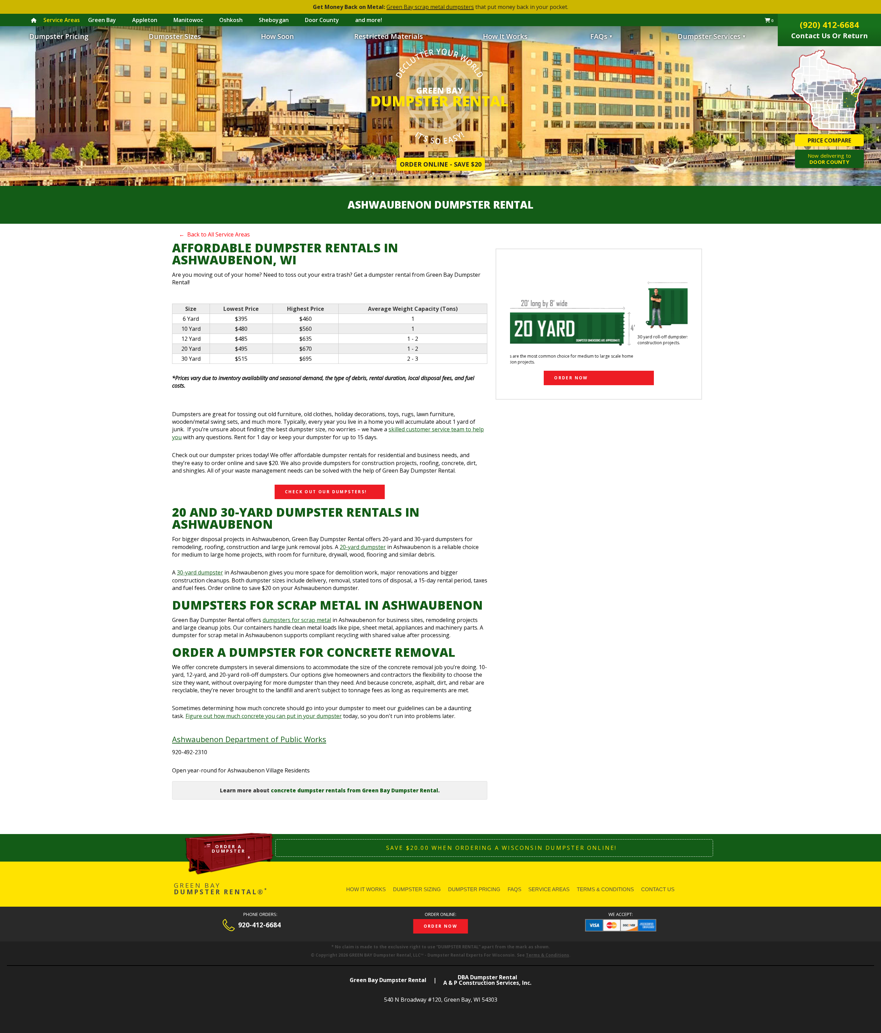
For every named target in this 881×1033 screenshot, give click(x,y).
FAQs (598, 36)
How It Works (505, 36)
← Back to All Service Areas (214, 234)
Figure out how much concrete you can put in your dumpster (263, 716)
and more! (368, 20)
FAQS (514, 889)
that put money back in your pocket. (440, 7)
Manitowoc (188, 20)
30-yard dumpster (200, 572)
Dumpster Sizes (175, 36)
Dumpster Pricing (58, 36)
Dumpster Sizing (417, 889)
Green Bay (102, 20)
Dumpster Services (712, 36)
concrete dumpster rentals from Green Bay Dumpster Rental (354, 790)
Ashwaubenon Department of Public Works (249, 739)
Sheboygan (274, 20)
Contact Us (658, 889)
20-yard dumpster (363, 547)
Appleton (144, 20)
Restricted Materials (388, 36)
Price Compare (829, 140)
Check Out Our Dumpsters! (326, 492)
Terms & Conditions (605, 889)
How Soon (277, 36)
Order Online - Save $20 (440, 164)
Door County (322, 20)
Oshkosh (231, 20)
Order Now (571, 378)
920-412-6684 (259, 925)
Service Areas (549, 889)
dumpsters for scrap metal (297, 620)
